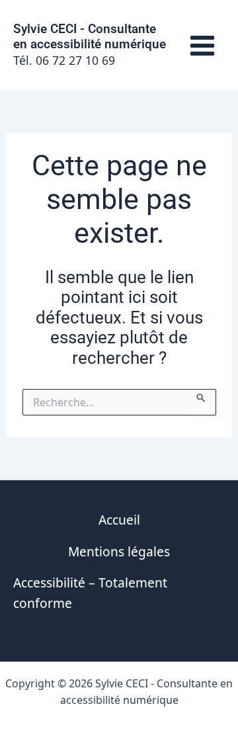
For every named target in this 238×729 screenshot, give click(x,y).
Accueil (119, 520)
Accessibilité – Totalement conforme (90, 593)
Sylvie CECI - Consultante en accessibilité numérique (89, 36)
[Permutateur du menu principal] (202, 45)
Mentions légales (119, 551)
